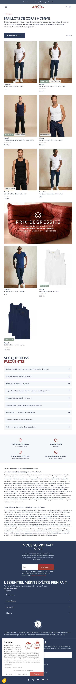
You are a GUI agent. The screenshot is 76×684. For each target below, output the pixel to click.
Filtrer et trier (14, 35)
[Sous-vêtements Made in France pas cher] (38, 223)
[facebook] (28, 679)
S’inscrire (46, 567)
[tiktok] (47, 679)
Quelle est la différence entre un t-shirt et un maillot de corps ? (27, 369)
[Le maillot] (20, 62)
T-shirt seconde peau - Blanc (13, 86)
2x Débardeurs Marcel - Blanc (49, 291)
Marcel (41, 84)
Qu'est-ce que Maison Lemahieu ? (17, 383)
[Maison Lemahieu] (38, 7)
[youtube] (43, 679)
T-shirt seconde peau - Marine (14, 291)
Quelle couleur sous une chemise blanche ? (20, 412)
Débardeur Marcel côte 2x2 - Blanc (50, 140)
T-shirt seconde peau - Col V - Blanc (51, 193)
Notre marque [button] (38, 594)
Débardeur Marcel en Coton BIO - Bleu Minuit (19, 140)
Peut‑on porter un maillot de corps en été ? (20, 426)
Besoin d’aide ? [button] (38, 607)
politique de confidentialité (38, 575)
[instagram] (33, 679)
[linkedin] (38, 679)
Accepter (36, 674)
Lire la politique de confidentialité (13, 667)
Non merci (9, 674)
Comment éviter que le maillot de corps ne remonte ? (24, 405)
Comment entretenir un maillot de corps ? (20, 419)
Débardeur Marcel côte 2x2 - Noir (15, 193)
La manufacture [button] (38, 600)
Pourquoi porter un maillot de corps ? (18, 376)
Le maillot (7, 84)
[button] (66, 7)
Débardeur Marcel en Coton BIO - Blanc (52, 86)
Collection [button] (38, 613)
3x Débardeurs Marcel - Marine (14, 344)
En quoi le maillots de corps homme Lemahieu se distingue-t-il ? (27, 390)
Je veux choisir (23, 674)
